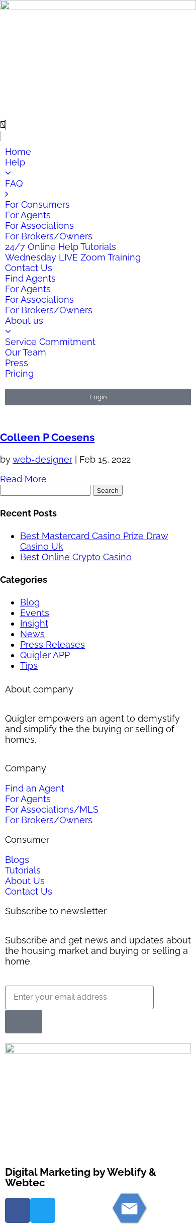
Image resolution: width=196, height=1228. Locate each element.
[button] (98, 124)
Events (34, 612)
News (32, 634)
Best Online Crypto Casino (76, 557)
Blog (30, 602)
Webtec (25, 1182)
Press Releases (52, 644)
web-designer (42, 459)
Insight (34, 623)
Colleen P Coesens (47, 437)
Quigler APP (45, 655)
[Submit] (23, 1021)
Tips (29, 665)
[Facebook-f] (17, 1210)
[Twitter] (42, 1210)
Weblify (126, 1172)
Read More (23, 479)
